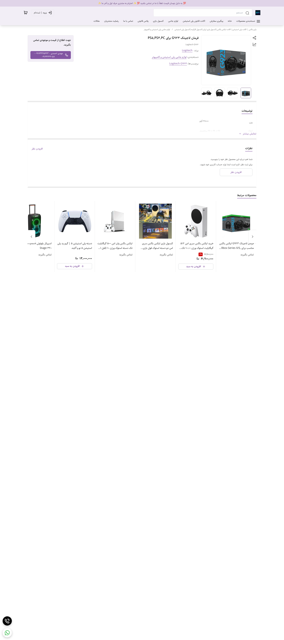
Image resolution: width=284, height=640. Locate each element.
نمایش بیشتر (249, 134)
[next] (31, 236)
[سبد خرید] (26, 13)
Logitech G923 (178, 64)
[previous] (253, 236)
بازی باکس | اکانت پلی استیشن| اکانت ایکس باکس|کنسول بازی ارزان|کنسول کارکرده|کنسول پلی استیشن (215, 29)
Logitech (187, 50)
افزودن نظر (37, 149)
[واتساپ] (7, 632)
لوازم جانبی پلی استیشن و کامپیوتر (157, 29)
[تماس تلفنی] (7, 621)
